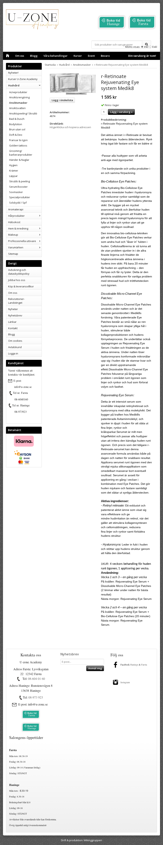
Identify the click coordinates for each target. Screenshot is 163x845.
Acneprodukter (18, 92)
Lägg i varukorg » (121, 112)
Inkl (146, 47)
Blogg (34, 56)
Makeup (13, 234)
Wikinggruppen (93, 840)
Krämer (13, 170)
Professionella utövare (22, 241)
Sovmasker (16, 192)
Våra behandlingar (56, 56)
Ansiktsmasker (18, 102)
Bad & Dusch (16, 119)
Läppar (13, 176)
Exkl (154, 47)
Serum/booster (18, 186)
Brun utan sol (17, 129)
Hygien (13, 165)
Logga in (13, 353)
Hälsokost (14, 222)
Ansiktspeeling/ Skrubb (23, 113)
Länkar (12, 322)
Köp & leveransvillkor (21, 286)
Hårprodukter (16, 216)
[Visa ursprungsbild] (11, 393)
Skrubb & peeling (19, 181)
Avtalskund (15, 347)
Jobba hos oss (16, 280)
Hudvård (13, 85)
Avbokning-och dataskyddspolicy (18, 271)
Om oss (19, 56)
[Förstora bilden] (73, 84)
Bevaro (105, 56)
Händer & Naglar (19, 160)
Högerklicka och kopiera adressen (70, 127)
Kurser (78, 56)
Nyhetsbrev (15, 315)
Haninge (134, 664)
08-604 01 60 (36, 678)
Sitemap (13, 254)
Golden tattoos (18, 145)
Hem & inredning (18, 228)
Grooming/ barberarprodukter (20, 152)
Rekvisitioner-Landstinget (16, 300)
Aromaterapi (15, 209)
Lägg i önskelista (62, 100)
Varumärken (15, 247)
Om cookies (15, 340)
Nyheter (13, 309)
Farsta (144, 664)
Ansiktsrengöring (19, 97)
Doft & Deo (15, 135)
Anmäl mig (95, 668)
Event (91, 56)
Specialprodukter (19, 197)
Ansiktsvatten (17, 108)
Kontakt (12, 328)
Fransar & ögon (18, 140)
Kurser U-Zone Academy (23, 79)
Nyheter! (13, 72)
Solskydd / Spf (18, 202)
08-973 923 (35, 697)
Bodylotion (15, 124)
